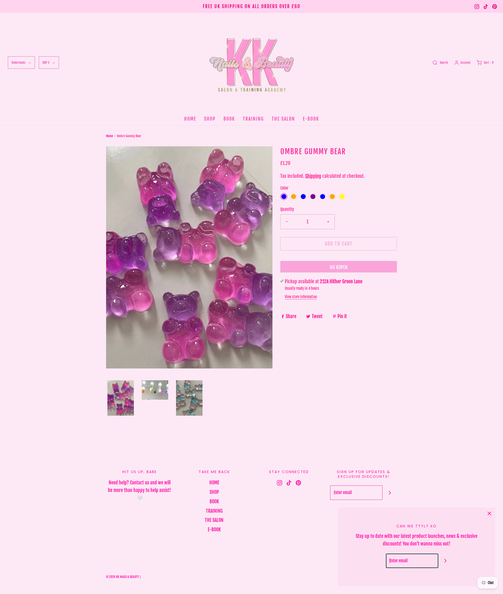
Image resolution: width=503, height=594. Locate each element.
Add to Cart (339, 244)
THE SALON (283, 119)
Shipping (313, 176)
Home (109, 136)
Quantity (287, 209)
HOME (190, 119)
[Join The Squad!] (389, 492)
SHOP (210, 119)
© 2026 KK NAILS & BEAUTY (122, 577)
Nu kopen (339, 267)
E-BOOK (311, 119)
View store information (301, 296)
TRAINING (253, 119)
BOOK (229, 119)
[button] (120, 398)
